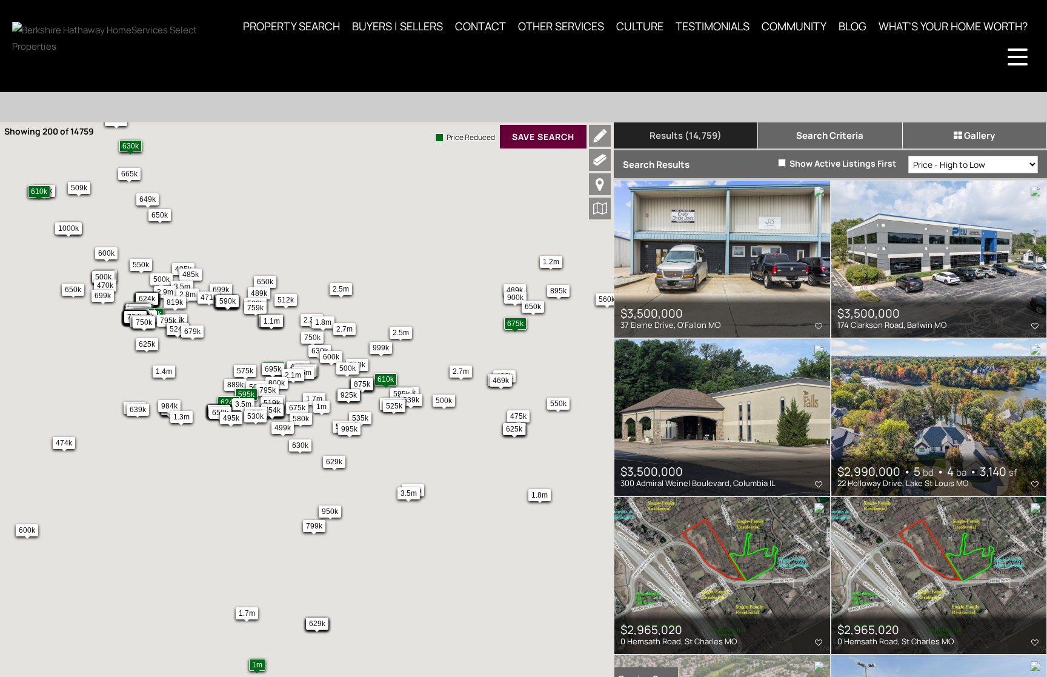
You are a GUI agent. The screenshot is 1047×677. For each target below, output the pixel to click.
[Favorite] (818, 326)
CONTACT (480, 26)
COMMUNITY (794, 26)
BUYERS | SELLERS (397, 26)
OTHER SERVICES (561, 26)
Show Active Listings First (842, 163)
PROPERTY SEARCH (291, 26)
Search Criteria (829, 135)
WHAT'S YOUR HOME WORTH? (953, 26)
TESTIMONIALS (713, 26)
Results (686, 135)
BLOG (852, 26)
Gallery (978, 135)
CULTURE (639, 26)
